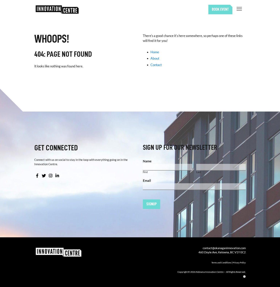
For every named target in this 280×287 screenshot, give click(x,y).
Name (147, 161)
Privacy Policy (239, 262)
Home (154, 52)
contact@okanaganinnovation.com (224, 248)
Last (198, 172)
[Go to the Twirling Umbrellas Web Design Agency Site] (185, 276)
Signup (151, 204)
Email (147, 181)
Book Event (220, 9)
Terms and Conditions (221, 262)
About (154, 58)
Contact (156, 65)
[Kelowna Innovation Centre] (57, 9)
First (145, 172)
